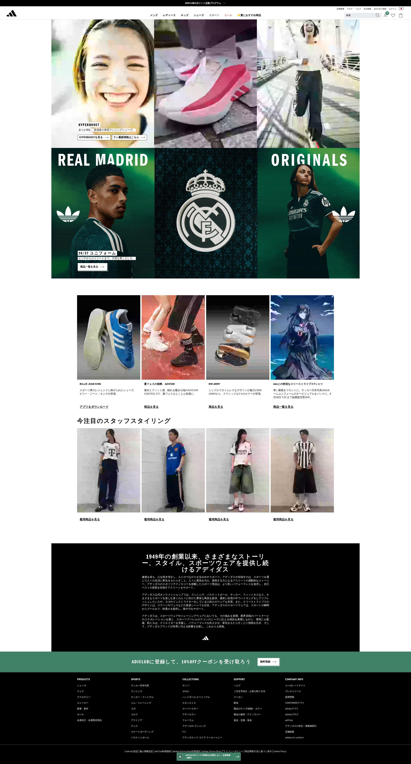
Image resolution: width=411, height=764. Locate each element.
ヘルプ (358, 9)
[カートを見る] (401, 15)
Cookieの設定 (131, 751)
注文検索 (367, 9)
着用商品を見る (90, 519)
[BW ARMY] (237, 353)
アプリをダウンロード (94, 407)
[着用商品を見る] (108, 476)
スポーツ (214, 15)
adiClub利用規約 (162, 751)
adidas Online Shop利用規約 (187, 751)
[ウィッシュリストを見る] (393, 15)
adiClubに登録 (380, 9)
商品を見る (151, 407)
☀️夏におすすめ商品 (249, 15)
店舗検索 (340, 9)
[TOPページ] (11, 14)
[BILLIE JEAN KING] (108, 353)
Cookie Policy (279, 751)
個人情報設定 (146, 751)
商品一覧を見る (283, 407)
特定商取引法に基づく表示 (258, 751)
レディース (169, 15)
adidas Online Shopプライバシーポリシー (222, 751)
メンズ (154, 15)
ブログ (350, 9)
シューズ (199, 15)
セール (228, 15)
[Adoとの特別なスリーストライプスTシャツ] (302, 353)
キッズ (184, 15)
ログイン (393, 9)
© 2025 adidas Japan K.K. (205, 760)
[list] (205, 353)
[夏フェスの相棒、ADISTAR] (173, 353)
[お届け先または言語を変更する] (401, 9)
